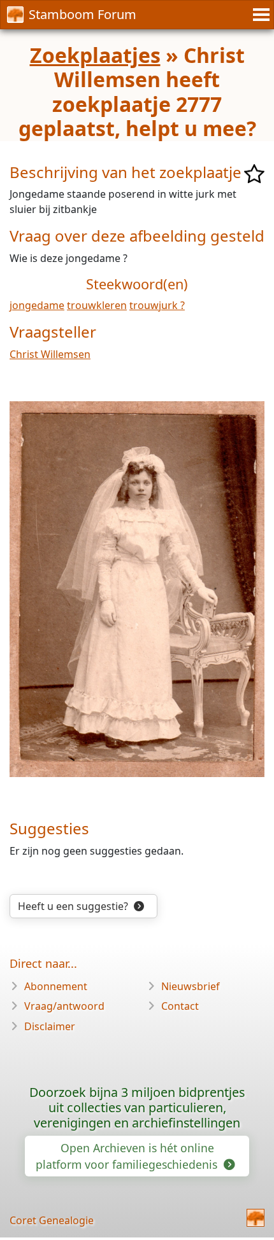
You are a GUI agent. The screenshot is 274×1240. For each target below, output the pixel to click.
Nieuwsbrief (190, 986)
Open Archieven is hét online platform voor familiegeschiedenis (128, 1156)
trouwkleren (97, 305)
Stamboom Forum (82, 14)
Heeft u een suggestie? (74, 906)
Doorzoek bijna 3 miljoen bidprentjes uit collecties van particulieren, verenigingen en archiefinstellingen (137, 1107)
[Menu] (259, 15)
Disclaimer (49, 1026)
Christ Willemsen (50, 354)
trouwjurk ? (157, 305)
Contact (180, 1006)
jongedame (37, 305)
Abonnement (55, 986)
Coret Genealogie (52, 1220)
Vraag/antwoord (64, 1006)
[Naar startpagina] (255, 1218)
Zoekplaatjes (95, 55)
